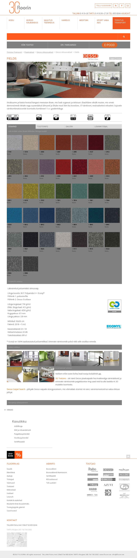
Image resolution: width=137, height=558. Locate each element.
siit (99, 373)
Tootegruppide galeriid (16, 507)
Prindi (119, 58)
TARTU (92, 13)
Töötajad (10, 479)
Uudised (10, 493)
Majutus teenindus (49, 21)
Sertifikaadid (19, 441)
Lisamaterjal (101, 126)
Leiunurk (10, 497)
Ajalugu (9, 476)
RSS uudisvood (51, 479)
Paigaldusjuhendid (21, 434)
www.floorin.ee (105, 554)
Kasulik (9, 469)
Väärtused (11, 483)
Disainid (12, 126)
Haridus (66, 20)
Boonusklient (51, 469)
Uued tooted (12, 511)
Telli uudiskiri (51, 483)
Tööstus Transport (120, 21)
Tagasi (112, 58)
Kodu (11, 20)
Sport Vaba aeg (103, 21)
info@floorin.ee (118, 554)
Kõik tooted (27, 45)
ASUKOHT (125, 13)
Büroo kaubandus (32, 21)
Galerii (69, 126)
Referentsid (11, 490)
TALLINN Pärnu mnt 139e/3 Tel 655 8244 (22, 525)
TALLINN (76, 13)
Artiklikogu (18, 426)
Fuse (48, 108)
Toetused (10, 486)
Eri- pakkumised (68, 45)
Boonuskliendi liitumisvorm (56, 472)
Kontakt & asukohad (14, 500)
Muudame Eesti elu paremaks (18, 504)
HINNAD (10, 410)
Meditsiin (83, 20)
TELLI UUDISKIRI (103, 5)
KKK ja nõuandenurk (22, 430)
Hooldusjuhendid (21, 438)
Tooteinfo (42, 126)
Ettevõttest (11, 472)
